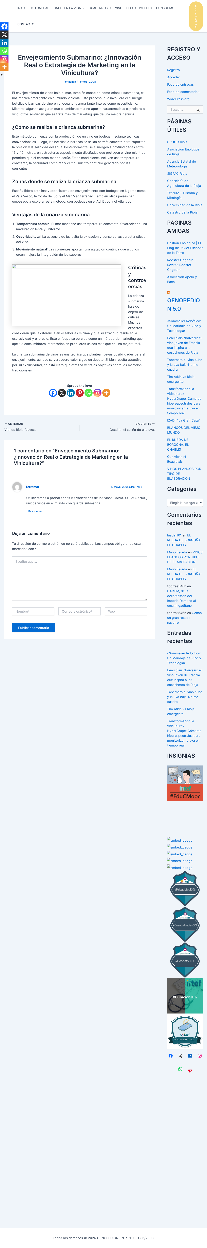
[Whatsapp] (88, 393)
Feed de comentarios (183, 92)
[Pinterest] (80, 393)
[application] (83, 8)
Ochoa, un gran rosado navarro (185, 618)
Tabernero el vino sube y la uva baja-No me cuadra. (184, 364)
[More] (106, 393)
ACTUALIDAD (40, 8)
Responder (35, 511)
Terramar (32, 487)
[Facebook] (53, 393)
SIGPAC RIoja (177, 173)
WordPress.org (178, 99)
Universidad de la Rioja (184, 205)
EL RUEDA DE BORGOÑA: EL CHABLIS (178, 444)
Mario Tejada (177, 552)
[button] (196, 16)
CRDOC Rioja (177, 142)
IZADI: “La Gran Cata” (183, 420)
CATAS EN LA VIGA (67, 8)
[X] (62, 393)
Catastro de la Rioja (182, 212)
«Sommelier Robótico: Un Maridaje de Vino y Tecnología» (184, 326)
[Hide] (1, 74)
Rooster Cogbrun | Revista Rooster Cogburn (181, 265)
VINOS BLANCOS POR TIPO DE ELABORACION (185, 557)
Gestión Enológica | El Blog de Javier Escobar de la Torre (185, 248)
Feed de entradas (180, 84)
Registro (173, 70)
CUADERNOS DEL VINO (105, 8)
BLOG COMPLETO (139, 8)
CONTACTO (25, 24)
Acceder (173, 77)
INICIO (21, 8)
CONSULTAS (165, 8)
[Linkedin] (71, 393)
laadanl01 (174, 535)
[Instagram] (97, 393)
